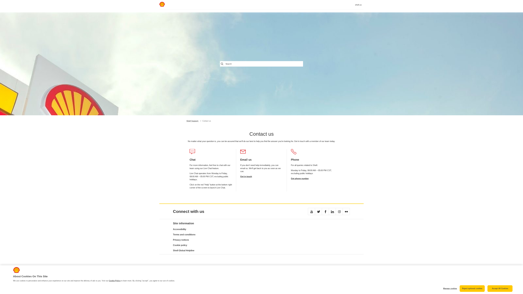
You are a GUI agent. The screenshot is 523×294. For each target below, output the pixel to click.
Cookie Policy (115, 281)
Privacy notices (181, 240)
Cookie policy (180, 245)
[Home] (162, 6)
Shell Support (192, 121)
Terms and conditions (184, 234)
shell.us (358, 5)
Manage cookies (450, 288)
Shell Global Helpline (183, 250)
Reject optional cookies (472, 288)
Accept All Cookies (500, 288)
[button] (311, 211)
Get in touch (246, 176)
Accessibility (179, 229)
